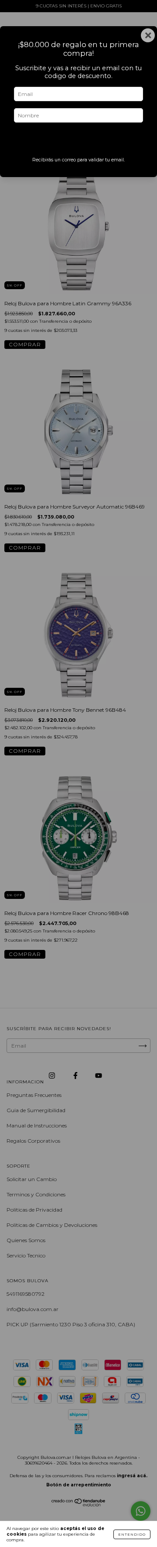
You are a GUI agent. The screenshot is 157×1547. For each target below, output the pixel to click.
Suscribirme (79, 142)
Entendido (132, 1534)
